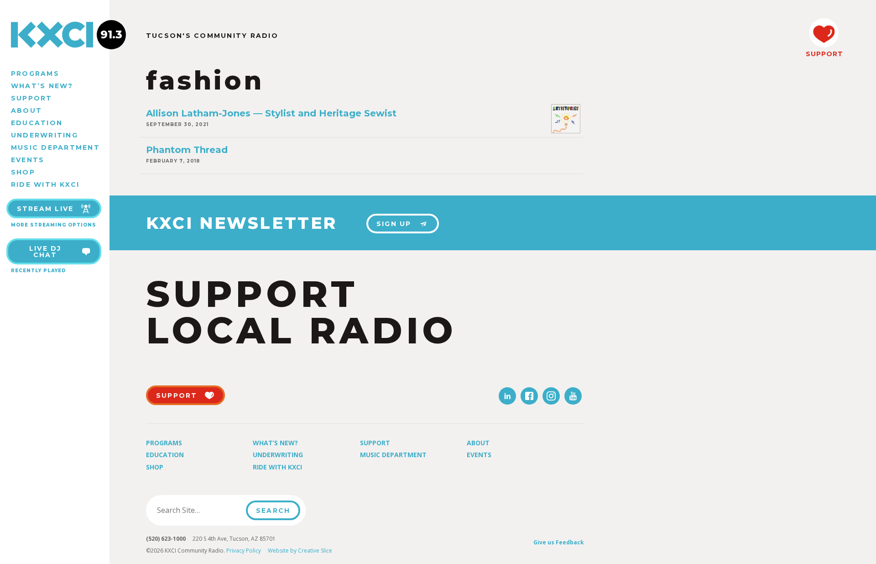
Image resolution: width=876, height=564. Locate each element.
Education (37, 123)
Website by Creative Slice (300, 550)
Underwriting (44, 135)
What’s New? (42, 86)
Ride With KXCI (45, 184)
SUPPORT (824, 54)
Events (27, 160)
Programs (35, 73)
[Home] (55, 34)
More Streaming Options (53, 225)
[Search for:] (198, 510)
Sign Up (394, 224)
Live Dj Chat (45, 251)
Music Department (55, 147)
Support (31, 98)
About (26, 110)
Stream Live (45, 209)
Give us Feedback (558, 542)
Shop (23, 172)
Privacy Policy (243, 550)
